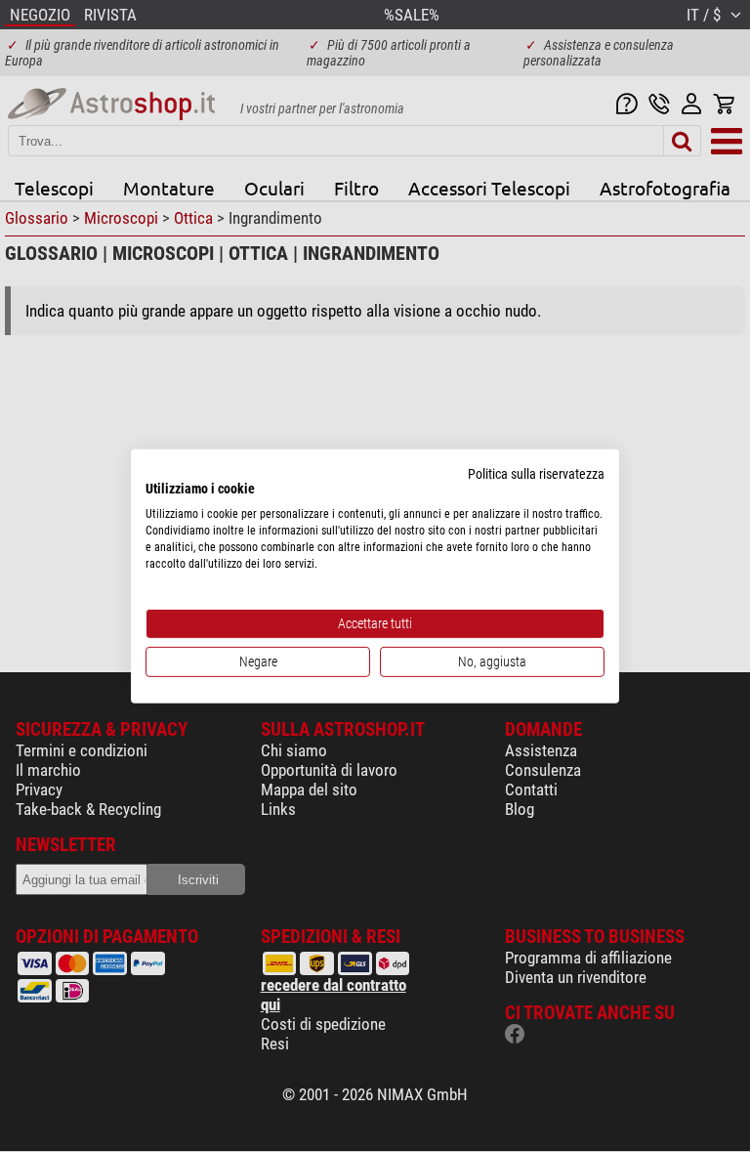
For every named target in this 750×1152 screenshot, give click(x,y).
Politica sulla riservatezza (536, 473)
